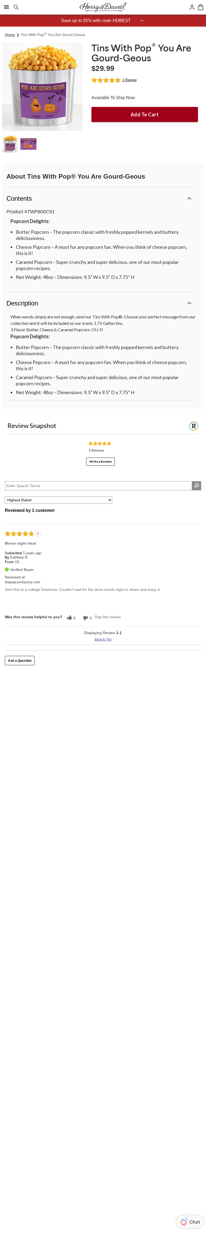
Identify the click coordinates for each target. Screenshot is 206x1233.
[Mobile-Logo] (103, 7)
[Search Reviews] (196, 485)
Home (10, 35)
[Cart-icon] (200, 7)
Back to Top (103, 639)
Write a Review (100, 461)
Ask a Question (19, 661)
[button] (103, 21)
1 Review (129, 80)
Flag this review (108, 616)
